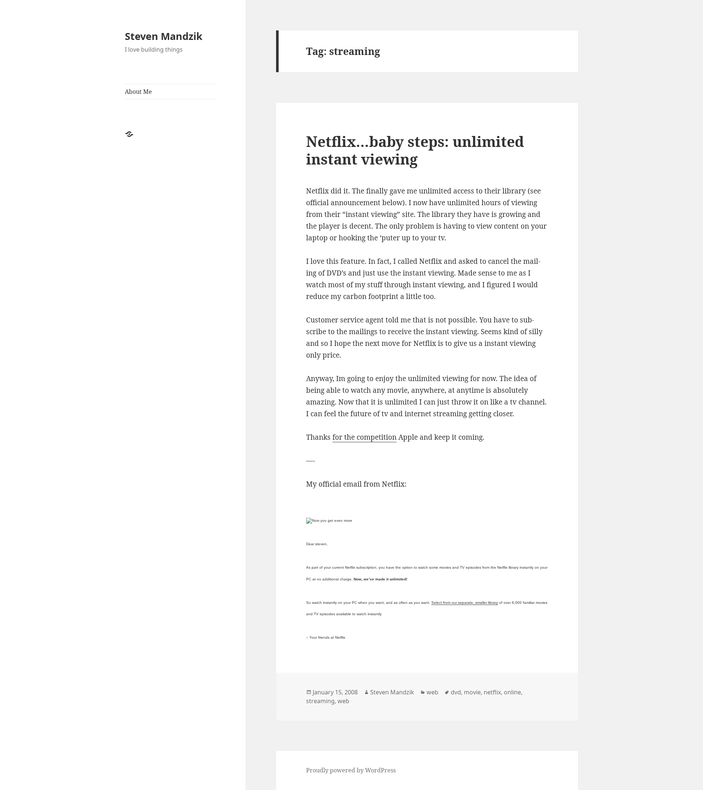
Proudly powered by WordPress (351, 770)
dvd (456, 692)
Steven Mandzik (163, 36)
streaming (320, 701)
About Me (138, 92)
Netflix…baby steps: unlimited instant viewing (415, 150)
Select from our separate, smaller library (464, 603)
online (512, 692)
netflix (492, 692)
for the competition (364, 437)
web (432, 692)
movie (472, 692)
